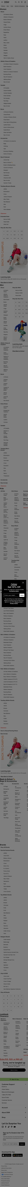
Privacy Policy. (14, 603)
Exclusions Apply (14, 591)
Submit (22, 595)
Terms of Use (18, 602)
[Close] (23, 583)
